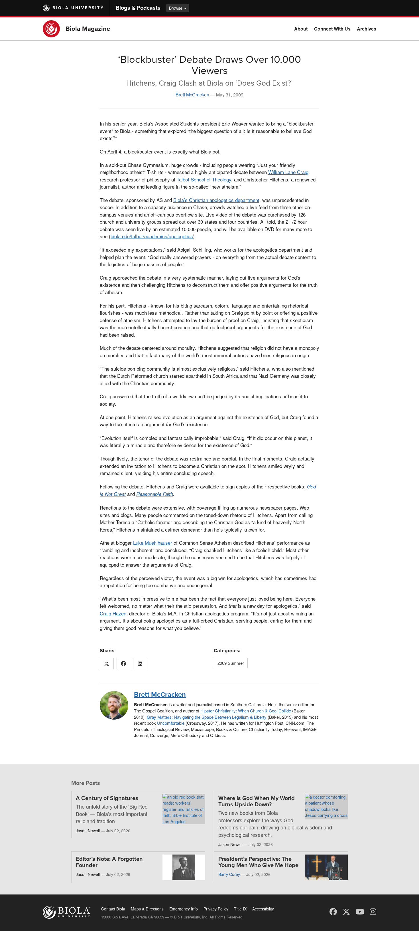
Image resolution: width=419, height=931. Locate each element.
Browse (176, 8)
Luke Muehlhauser (152, 542)
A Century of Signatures (107, 798)
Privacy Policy (216, 909)
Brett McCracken (192, 94)
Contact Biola (113, 909)
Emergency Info (183, 909)
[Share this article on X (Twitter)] (107, 663)
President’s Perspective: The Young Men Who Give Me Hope (258, 862)
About (301, 28)
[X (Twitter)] (346, 911)
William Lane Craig (288, 171)
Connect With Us (332, 28)
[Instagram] (373, 911)
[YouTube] (360, 911)
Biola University (78, 7)
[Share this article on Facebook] (124, 663)
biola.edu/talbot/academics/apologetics (152, 236)
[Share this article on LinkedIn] (140, 663)
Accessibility (263, 909)
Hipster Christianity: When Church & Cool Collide (245, 711)
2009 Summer (230, 663)
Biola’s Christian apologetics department (216, 199)
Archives (366, 28)
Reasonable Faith (154, 493)
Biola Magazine (88, 29)
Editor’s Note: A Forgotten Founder (109, 862)
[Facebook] (333, 911)
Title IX (240, 909)
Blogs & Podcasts (138, 8)
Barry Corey (229, 874)
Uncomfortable (170, 723)
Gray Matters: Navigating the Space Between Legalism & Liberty (207, 717)
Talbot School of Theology (204, 179)
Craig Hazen (113, 613)
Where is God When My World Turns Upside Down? (256, 801)
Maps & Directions (147, 909)
